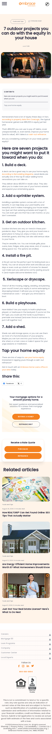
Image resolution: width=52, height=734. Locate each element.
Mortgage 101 (7, 638)
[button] (4, 3)
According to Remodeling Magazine (17, 174)
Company (5, 648)
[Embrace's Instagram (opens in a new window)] (23, 666)
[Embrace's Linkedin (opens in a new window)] (28, 666)
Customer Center (9, 652)
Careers (4, 634)
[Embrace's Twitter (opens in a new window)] (32, 666)
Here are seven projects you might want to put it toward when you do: (26, 97)
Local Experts (7, 657)
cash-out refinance (37, 134)
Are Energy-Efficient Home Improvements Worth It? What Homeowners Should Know (26, 566)
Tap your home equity (13, 105)
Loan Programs (8, 643)
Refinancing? (26, 424)
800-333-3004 (26, 672)
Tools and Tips (18, 21)
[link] (26, 4)
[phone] (47, 4)
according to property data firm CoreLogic (21, 119)
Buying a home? (26, 417)
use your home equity (34, 357)
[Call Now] (47, 4)
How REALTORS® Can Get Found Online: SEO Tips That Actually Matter (26, 514)
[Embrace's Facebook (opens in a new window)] (19, 666)
